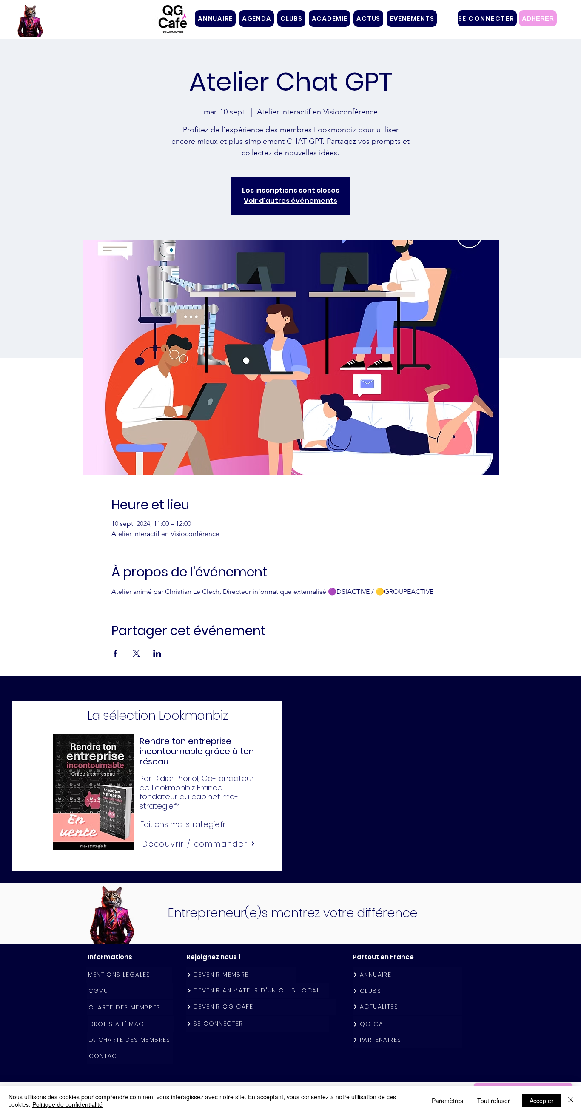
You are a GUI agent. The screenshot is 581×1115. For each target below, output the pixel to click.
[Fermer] (571, 1100)
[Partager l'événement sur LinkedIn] (157, 653)
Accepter (541, 1100)
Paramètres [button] (447, 1100)
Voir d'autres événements (290, 200)
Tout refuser (493, 1100)
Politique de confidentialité (67, 1104)
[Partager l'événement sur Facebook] (115, 653)
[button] (291, 18)
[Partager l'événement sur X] (136, 653)
